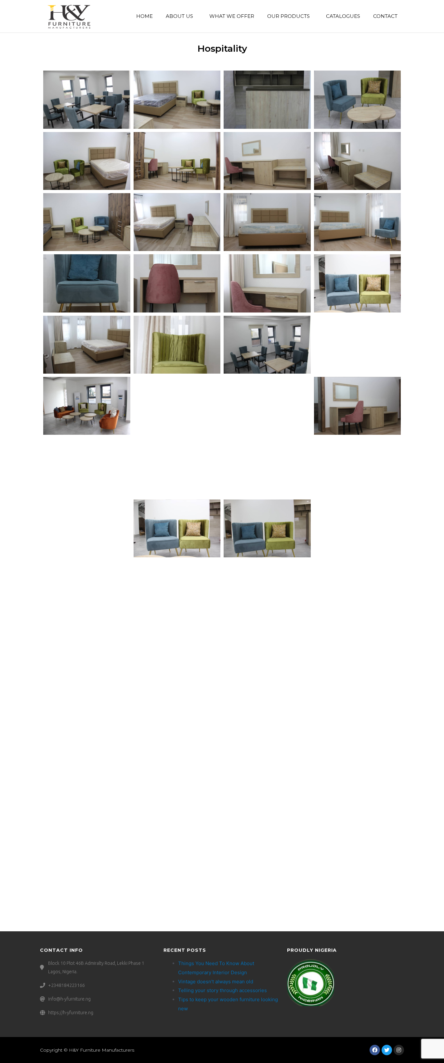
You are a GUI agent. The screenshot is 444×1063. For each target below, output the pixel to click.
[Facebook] (375, 1050)
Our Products (288, 16)
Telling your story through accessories (222, 990)
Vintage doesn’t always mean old (215, 981)
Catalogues (343, 16)
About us (179, 16)
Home (144, 16)
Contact (385, 16)
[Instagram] (399, 1050)
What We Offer (231, 16)
